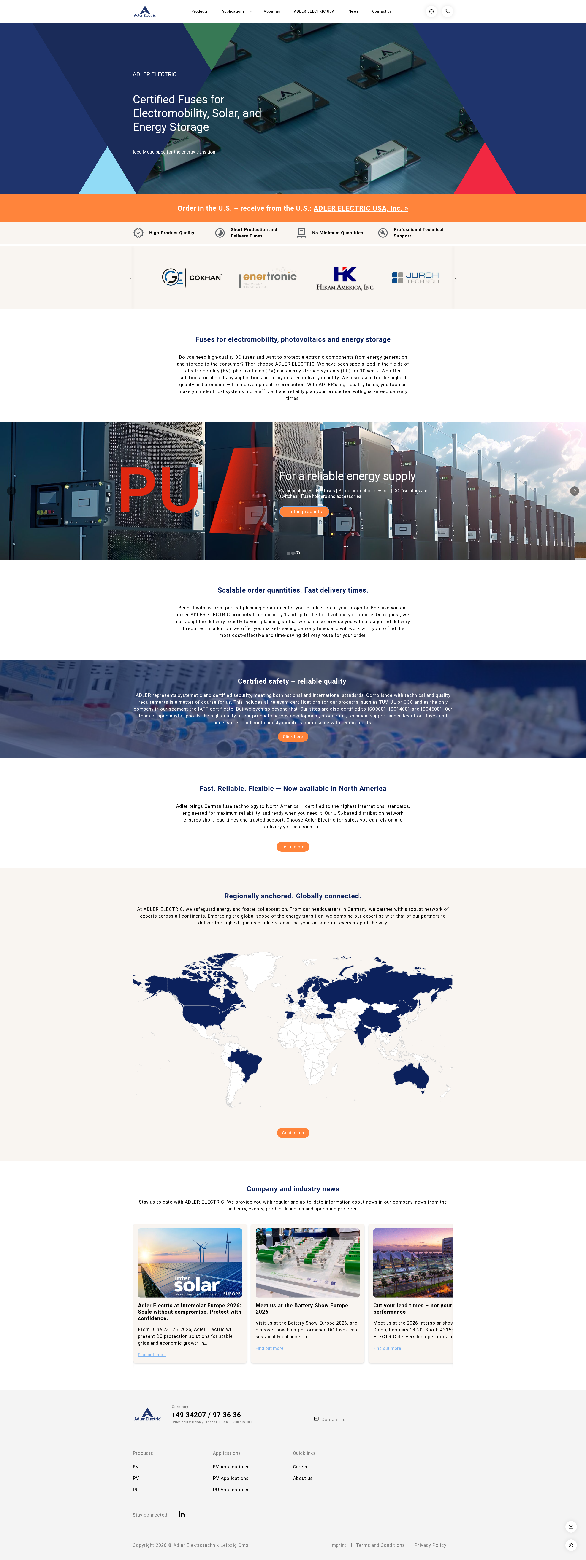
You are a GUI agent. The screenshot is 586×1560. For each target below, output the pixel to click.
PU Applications (230, 1490)
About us (272, 11)
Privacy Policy (430, 1545)
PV (136, 1478)
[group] (190, 1293)
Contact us (382, 11)
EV (136, 1467)
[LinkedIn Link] (182, 1515)
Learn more (293, 846)
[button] (455, 280)
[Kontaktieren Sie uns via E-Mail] (571, 1527)
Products (199, 11)
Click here (293, 736)
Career (300, 1467)
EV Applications (230, 1467)
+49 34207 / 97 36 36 (206, 1415)
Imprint (338, 1545)
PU (136, 1490)
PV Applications (231, 1478)
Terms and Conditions (380, 1545)
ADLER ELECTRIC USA (314, 11)
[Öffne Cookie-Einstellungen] (571, 1545)
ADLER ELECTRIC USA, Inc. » (361, 208)
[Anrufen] (447, 11)
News (353, 11)
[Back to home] (145, 11)
